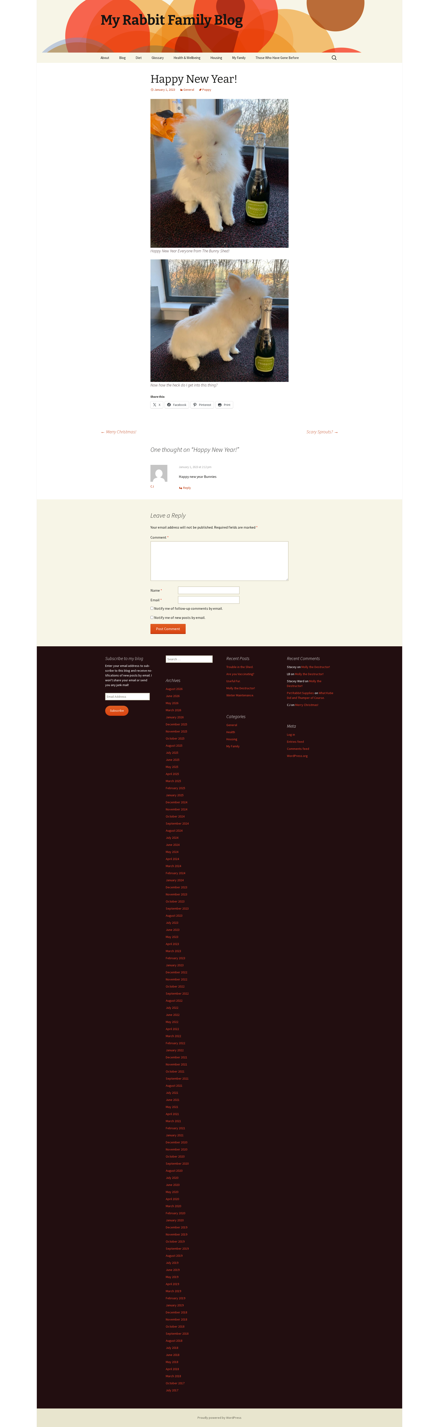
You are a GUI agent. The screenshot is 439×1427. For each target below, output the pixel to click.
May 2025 (172, 767)
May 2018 (172, 1362)
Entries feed (295, 742)
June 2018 (172, 1355)
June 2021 (172, 1100)
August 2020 (174, 1171)
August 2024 (174, 830)
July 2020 (172, 1178)
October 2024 (175, 816)
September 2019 (177, 1248)
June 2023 (172, 930)
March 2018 (173, 1376)
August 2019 (174, 1256)
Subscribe (117, 710)
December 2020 (176, 1142)
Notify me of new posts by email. (179, 617)
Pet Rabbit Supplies (300, 693)
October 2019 (175, 1241)
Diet (139, 58)
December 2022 (176, 972)
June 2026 (172, 696)
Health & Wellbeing (187, 58)
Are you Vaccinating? (240, 674)
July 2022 (172, 1008)
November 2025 (176, 731)
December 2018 (176, 1312)
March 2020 (173, 1206)
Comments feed (298, 749)
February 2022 (175, 1043)
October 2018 (175, 1326)
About (105, 58)
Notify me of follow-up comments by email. (188, 608)
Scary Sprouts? (322, 431)
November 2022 (176, 979)
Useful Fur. (233, 681)
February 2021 (175, 1128)
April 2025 (172, 774)
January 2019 (175, 1305)
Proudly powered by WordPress (219, 1418)
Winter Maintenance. (240, 695)
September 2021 (177, 1078)
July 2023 (172, 923)
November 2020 (176, 1149)
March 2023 (173, 951)
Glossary (158, 58)
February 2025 (175, 788)
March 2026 (173, 710)
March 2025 (173, 781)
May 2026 (172, 703)
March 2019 (173, 1291)
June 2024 (172, 845)
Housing (216, 58)
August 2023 (174, 915)
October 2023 (175, 901)
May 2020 (172, 1192)
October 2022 (175, 986)
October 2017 (175, 1383)
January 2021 (175, 1135)
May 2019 (172, 1277)
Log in (291, 734)
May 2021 (172, 1107)
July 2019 (172, 1263)
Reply (187, 488)
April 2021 (172, 1114)
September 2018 (177, 1333)
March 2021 (173, 1121)
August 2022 (174, 1000)
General (188, 90)
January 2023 (175, 965)
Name (156, 590)
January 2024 (175, 880)
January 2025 (175, 795)
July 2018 (172, 1348)
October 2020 (175, 1156)
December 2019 (176, 1227)
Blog (122, 58)
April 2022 (172, 1029)
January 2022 (175, 1050)
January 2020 (175, 1220)
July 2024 (172, 838)
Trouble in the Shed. (239, 667)
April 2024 (172, 859)
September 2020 (177, 1163)
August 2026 (174, 689)
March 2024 (173, 866)
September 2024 (177, 823)
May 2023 (172, 937)
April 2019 (172, 1284)
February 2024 (175, 873)
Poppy (206, 90)
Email (156, 600)
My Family (239, 58)
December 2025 (176, 724)
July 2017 (172, 1390)
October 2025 (175, 738)
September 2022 (177, 993)
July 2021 (172, 1093)
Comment (159, 537)
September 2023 (177, 908)
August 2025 (174, 745)
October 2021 (175, 1071)
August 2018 (174, 1341)
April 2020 (172, 1199)
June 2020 (172, 1185)
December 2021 (176, 1057)
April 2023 (172, 944)
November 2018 (176, 1319)
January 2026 (175, 717)
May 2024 (172, 852)
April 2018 (172, 1369)
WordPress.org (297, 756)
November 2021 (176, 1064)
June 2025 (172, 760)
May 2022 (172, 1022)
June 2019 (172, 1270)
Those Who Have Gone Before (277, 58)
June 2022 (172, 1015)
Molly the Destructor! (240, 688)
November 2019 (176, 1234)
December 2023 (176, 887)
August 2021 (174, 1086)
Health (230, 732)
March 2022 (173, 1036)
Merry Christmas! (118, 431)
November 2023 (176, 894)
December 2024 (176, 802)
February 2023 (175, 958)
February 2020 (175, 1213)
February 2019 (175, 1298)
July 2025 (172, 753)
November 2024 (176, 809)
